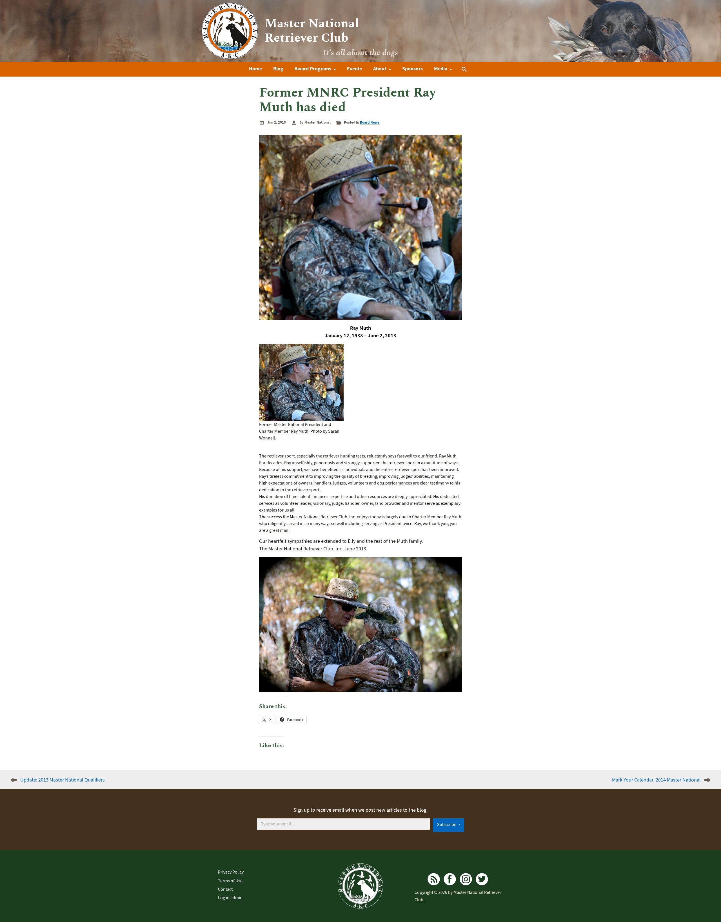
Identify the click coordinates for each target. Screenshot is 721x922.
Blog (278, 68)
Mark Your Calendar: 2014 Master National (656, 780)
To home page (360, 885)
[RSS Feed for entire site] (433, 879)
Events (354, 68)
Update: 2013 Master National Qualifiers (62, 780)
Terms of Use (230, 881)
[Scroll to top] (702, 900)
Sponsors (412, 68)
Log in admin (230, 898)
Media (440, 68)
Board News (369, 122)
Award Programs (313, 68)
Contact (225, 889)
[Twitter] (481, 879)
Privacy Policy (231, 872)
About (379, 68)
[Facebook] (449, 879)
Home (255, 68)
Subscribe (447, 824)
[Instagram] (465, 879)
